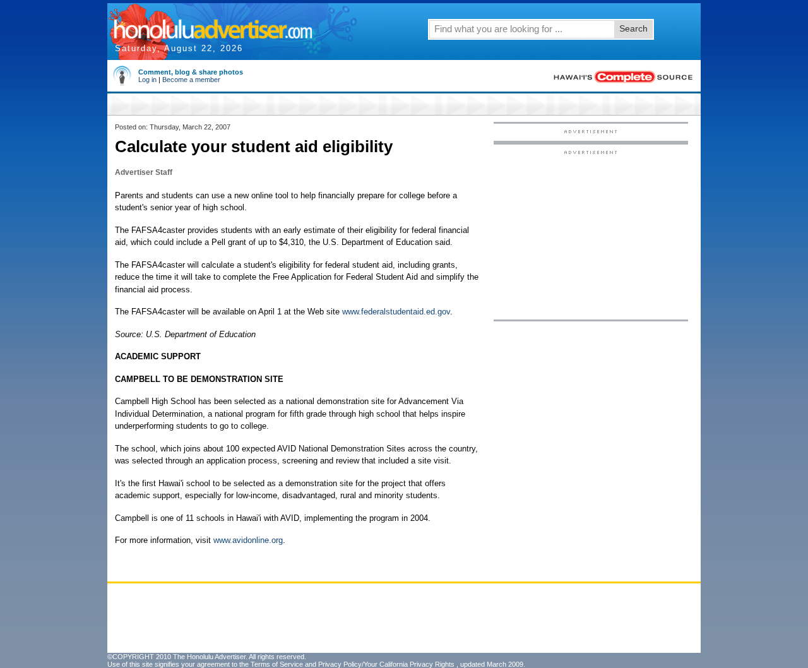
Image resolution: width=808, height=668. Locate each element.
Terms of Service (277, 664)
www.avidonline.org (248, 540)
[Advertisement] (591, 234)
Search (633, 28)
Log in (147, 79)
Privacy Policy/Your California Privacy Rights (386, 664)
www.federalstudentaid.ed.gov (396, 311)
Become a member (191, 79)
